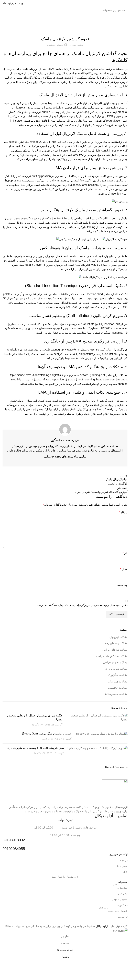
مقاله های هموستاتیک (115, 694)
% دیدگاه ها (37, 724)
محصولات (122, 882)
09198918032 (14, 840)
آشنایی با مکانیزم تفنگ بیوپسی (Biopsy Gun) (47, 733)
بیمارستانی (119, 887)
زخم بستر (122, 893)
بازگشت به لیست (117, 483)
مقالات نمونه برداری (116, 668)
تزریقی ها (122, 916)
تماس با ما (122, 866)
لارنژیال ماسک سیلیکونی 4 (89, 77)
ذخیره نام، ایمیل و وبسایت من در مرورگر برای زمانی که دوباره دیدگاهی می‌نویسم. (81, 605)
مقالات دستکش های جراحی (111, 656)
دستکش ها (122, 905)
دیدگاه (123, 512)
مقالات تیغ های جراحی (114, 649)
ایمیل (123, 569)
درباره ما (123, 860)
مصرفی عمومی (119, 899)
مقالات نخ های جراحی (115, 662)
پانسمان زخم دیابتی (113, 910)
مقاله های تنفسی (65, 30)
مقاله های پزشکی (117, 681)
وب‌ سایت (121, 584)
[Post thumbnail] (96, 720)
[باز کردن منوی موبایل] (126, 3)
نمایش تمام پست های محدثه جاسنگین (65, 456)
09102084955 (14, 849)
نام (125, 553)
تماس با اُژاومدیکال (111, 815)
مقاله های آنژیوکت (117, 675)
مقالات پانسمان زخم (115, 643)
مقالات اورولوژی (118, 637)
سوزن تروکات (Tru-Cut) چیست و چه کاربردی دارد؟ (35, 747)
